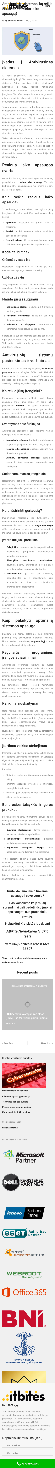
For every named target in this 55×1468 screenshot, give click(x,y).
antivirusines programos (35, 958)
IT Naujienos (17, 986)
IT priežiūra (29, 986)
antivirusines (16, 958)
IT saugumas (41, 986)
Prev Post (8, 1043)
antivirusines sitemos (12, 962)
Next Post (46, 1043)
